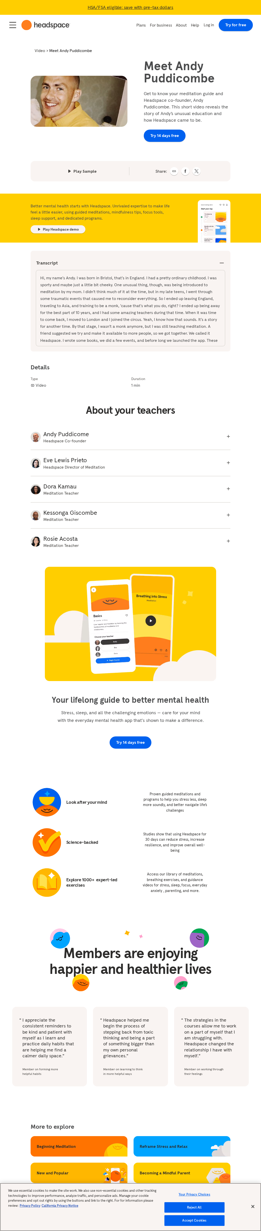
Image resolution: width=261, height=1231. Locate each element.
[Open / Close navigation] (12, 25)
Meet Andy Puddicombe (70, 50)
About (181, 25)
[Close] (252, 1206)
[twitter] (196, 171)
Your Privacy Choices (194, 1194)
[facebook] (185, 171)
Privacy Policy (30, 1205)
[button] (174, 171)
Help (195, 25)
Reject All (194, 1207)
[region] (130, 1207)
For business (161, 25)
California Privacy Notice (60, 1205)
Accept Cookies (194, 1220)
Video (40, 50)
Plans (141, 25)
